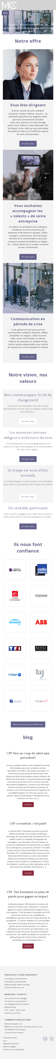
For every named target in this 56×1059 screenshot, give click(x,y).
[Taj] (41, 675)
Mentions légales (9, 1047)
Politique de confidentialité (13, 1049)
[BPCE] (15, 570)
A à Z (5, 1041)
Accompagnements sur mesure (17, 1004)
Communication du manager (16, 998)
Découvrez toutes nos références (28, 724)
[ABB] (41, 622)
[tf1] (15, 648)
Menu (5, 13)
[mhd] (41, 648)
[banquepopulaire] (15, 701)
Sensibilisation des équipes (15, 1029)
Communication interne (14, 1032)
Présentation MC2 (10, 1038)
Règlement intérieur (11, 1043)
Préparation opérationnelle (15, 982)
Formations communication (16, 1001)
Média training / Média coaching (17, 984)
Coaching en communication (16, 979)
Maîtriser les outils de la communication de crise (24, 1027)
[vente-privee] (41, 701)
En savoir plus (28, 143)
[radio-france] (41, 570)
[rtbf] (15, 675)
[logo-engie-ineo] (15, 622)
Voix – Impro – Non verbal (15, 1010)
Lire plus (28, 804)
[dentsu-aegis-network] (41, 596)
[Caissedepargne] (15, 596)
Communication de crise (14, 987)
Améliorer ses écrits (12, 1013)
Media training (10, 1007)
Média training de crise (13, 1024)
